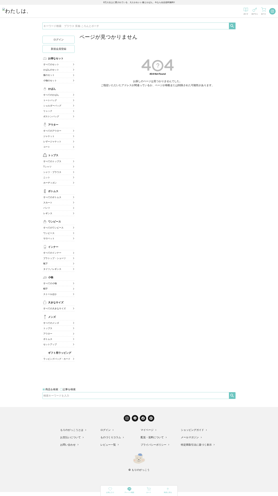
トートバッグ (50, 100)
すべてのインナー (52, 252)
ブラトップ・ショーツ (54, 258)
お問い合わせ (68, 444)
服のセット (49, 75)
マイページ (147, 429)
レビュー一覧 (108, 444)
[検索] (232, 395)
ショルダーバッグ (52, 105)
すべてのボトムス (52, 197)
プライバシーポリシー (153, 444)
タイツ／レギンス (52, 269)
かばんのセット (51, 69)
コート (46, 146)
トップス (47, 328)
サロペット (49, 238)
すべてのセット (51, 64)
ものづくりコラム (110, 437)
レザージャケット (52, 141)
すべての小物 (50, 283)
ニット (46, 177)
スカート (47, 202)
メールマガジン (190, 437)
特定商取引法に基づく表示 (196, 444)
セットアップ (50, 344)
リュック (47, 110)
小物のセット (50, 80)
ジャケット (49, 136)
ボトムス (47, 339)
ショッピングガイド (192, 429)
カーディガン (50, 182)
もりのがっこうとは (71, 429)
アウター (47, 333)
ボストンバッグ (51, 116)
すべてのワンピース (53, 227)
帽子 (45, 288)
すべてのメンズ (51, 322)
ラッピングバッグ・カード (56, 358)
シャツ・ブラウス (52, 172)
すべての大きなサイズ (54, 308)
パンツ (46, 207)
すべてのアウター (52, 130)
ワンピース (49, 233)
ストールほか (50, 294)
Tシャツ (47, 166)
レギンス (47, 213)
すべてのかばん (51, 94)
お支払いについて (70, 437)
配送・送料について (152, 437)
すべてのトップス (52, 161)
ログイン (58, 39)
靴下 (45, 263)
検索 (232, 26)
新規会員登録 (58, 48)
